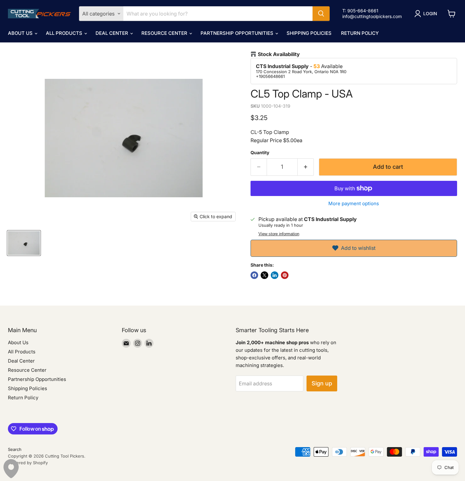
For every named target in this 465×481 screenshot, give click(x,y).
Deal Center (112, 33)
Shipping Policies (309, 33)
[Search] (321, 13)
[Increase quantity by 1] (306, 167)
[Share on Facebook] (254, 275)
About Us (21, 33)
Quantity (260, 152)
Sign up (322, 383)
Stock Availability (279, 54)
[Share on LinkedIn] (274, 275)
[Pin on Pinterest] (284, 275)
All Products (65, 33)
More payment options (353, 203)
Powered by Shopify (28, 462)
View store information (278, 234)
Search (15, 449)
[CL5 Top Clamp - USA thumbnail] (23, 243)
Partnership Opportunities (238, 33)
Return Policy (360, 33)
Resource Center (165, 33)
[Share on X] (264, 275)
